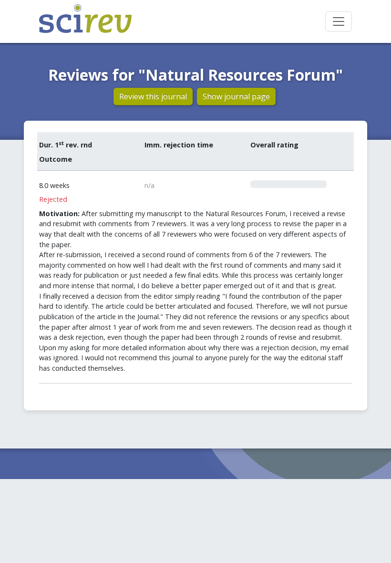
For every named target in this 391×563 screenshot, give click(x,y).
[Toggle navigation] (338, 21)
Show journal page (236, 96)
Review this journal (153, 96)
